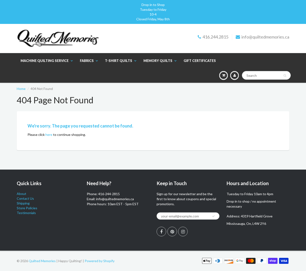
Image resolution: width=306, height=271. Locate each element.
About (21, 194)
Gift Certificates (200, 61)
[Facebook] (161, 231)
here (48, 135)
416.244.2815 (215, 36)
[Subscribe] (213, 216)
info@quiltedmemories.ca (265, 36)
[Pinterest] (172, 231)
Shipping (23, 203)
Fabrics (87, 61)
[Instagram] (183, 231)
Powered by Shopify (100, 261)
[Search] (284, 75)
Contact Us (25, 198)
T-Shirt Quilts (118, 61)
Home (21, 89)
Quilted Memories (42, 261)
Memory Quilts (157, 61)
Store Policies (27, 208)
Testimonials (26, 213)
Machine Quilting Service (45, 61)
